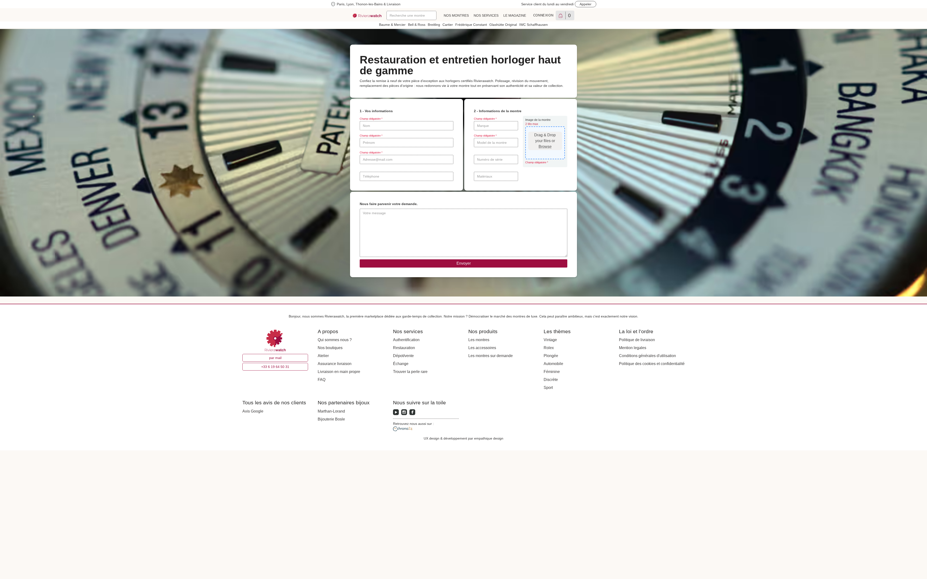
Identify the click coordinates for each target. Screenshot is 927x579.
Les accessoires (482, 348)
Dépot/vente (403, 356)
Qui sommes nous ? (335, 340)
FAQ (321, 380)
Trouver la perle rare (410, 372)
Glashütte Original (503, 25)
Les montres (478, 340)
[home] (367, 15)
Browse (545, 147)
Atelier (323, 356)
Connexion (543, 15)
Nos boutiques (330, 348)
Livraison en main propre (339, 372)
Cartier (447, 25)
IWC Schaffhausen (533, 25)
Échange (400, 364)
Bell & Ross (416, 25)
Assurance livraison (334, 364)
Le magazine (514, 15)
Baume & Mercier (392, 25)
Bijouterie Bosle (331, 419)
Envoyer (463, 263)
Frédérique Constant (471, 25)
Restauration (404, 348)
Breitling (434, 25)
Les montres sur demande (490, 356)
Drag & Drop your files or (545, 141)
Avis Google (252, 411)
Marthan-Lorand (331, 411)
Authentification (406, 340)
